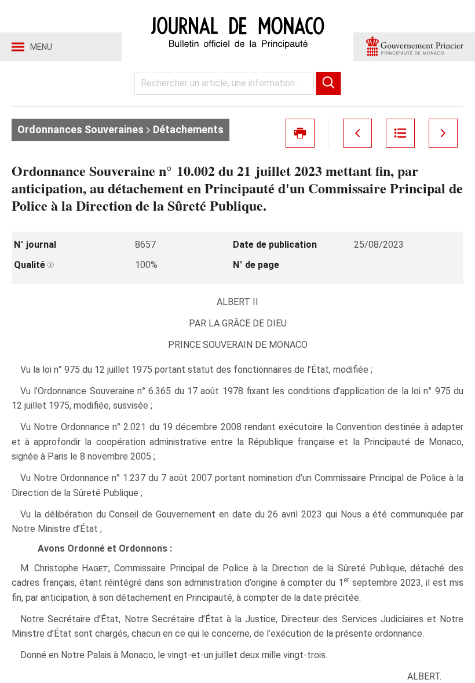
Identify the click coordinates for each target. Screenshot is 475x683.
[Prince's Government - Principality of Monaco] (414, 46)
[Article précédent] (357, 133)
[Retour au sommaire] (400, 133)
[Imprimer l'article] (300, 133)
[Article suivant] (443, 133)
